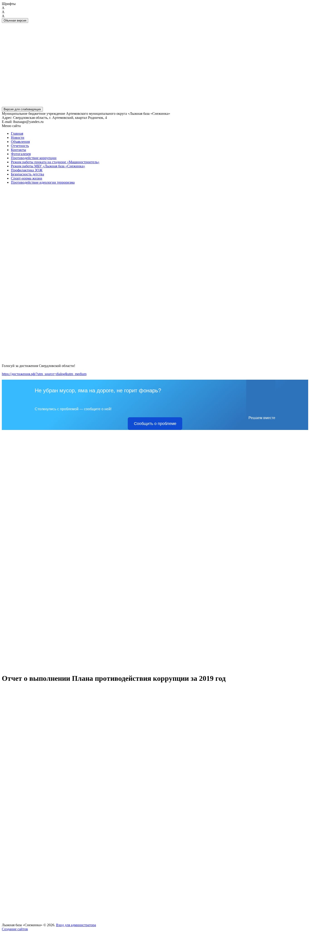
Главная (17, 133)
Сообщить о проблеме (155, 423)
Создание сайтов (15, 929)
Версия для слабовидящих (22, 109)
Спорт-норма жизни (26, 178)
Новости (17, 137)
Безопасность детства (27, 174)
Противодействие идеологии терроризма (43, 182)
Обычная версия (15, 20)
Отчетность (20, 146)
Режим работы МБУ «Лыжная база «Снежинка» (48, 166)
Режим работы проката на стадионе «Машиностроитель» (55, 162)
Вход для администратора (76, 925)
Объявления (20, 142)
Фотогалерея (21, 154)
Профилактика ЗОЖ (26, 170)
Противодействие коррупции (34, 158)
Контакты (18, 150)
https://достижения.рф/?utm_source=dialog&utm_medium (44, 374)
